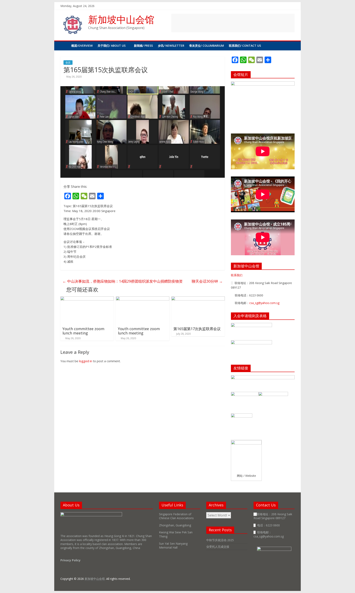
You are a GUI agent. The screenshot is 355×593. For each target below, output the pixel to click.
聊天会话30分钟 (207, 281)
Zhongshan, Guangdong (175, 525)
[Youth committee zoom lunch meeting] (87, 299)
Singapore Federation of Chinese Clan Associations (176, 516)
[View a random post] (290, 45)
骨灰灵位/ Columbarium (206, 46)
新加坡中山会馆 (121, 19)
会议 (68, 62)
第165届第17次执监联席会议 (197, 328)
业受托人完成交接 (217, 547)
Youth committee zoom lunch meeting (83, 331)
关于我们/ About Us (112, 46)
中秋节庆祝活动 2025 (220, 540)
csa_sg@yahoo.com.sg (264, 303)
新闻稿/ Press (143, 46)
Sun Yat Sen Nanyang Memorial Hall (173, 546)
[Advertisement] (233, 23)
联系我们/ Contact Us (245, 46)
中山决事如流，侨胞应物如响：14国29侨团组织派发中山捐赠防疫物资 (122, 281)
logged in (85, 361)
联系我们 (236, 275)
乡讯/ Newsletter (171, 46)
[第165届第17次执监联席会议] (198, 299)
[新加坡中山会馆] (64, 45)
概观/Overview (82, 46)
